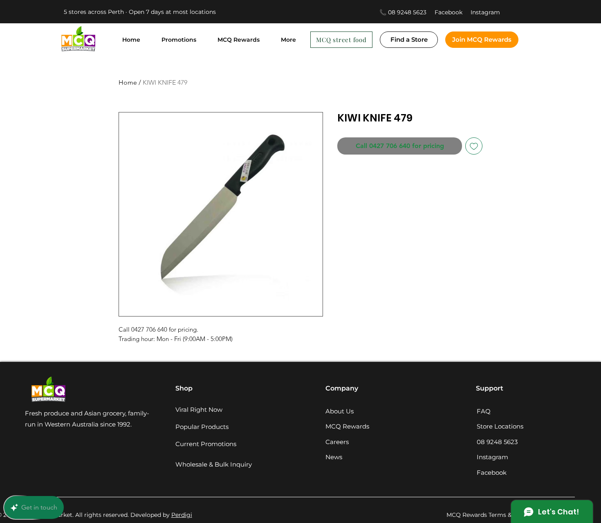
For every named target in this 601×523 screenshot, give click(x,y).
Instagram (485, 12)
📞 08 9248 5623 (402, 12)
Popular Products (202, 427)
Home (128, 82)
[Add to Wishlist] (473, 146)
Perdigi (181, 515)
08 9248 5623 (497, 442)
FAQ (484, 411)
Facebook (453, 12)
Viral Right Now (198, 409)
